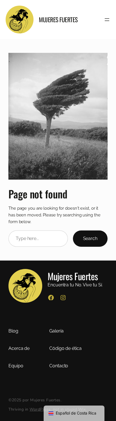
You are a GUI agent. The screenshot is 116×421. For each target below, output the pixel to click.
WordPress (40, 409)
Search (90, 238)
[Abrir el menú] (107, 19)
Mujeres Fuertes (58, 19)
